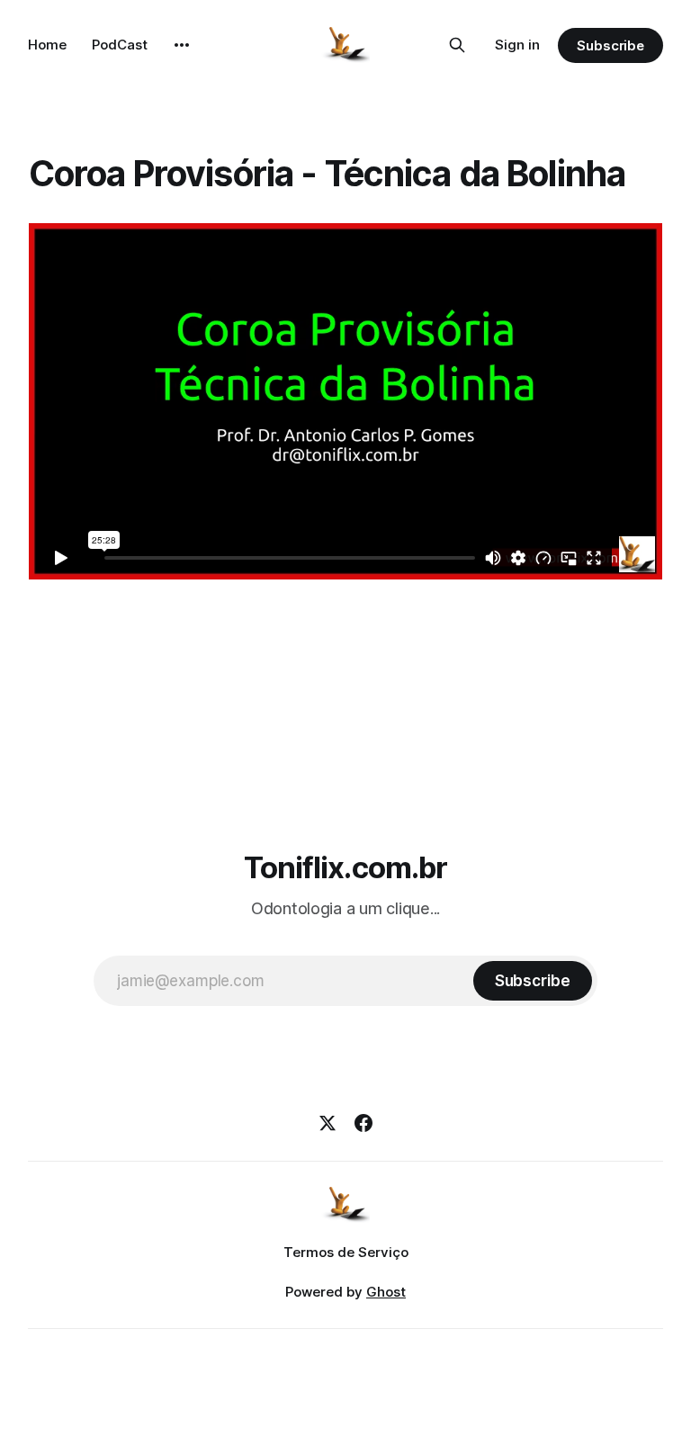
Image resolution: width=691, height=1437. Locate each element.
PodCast (120, 44)
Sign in (517, 44)
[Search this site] (457, 45)
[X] (328, 1123)
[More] (181, 45)
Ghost (386, 1291)
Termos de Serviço (345, 1252)
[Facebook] (363, 1123)
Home (47, 44)
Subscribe (610, 45)
